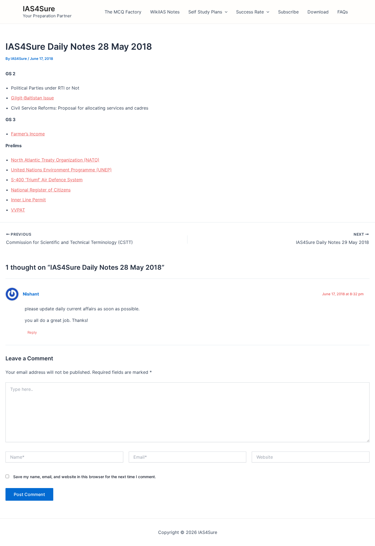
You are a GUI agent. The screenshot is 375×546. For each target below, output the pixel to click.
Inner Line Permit (28, 199)
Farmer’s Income (28, 133)
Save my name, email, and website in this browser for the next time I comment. (84, 476)
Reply (32, 332)
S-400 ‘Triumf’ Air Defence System (47, 179)
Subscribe (288, 12)
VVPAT (18, 210)
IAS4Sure (39, 8)
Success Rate (250, 12)
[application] (225, 12)
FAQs (342, 12)
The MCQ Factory (123, 12)
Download (318, 12)
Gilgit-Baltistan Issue (32, 98)
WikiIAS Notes (165, 12)
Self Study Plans (205, 12)
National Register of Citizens (41, 190)
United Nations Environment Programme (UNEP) (61, 169)
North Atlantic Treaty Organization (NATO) (55, 160)
